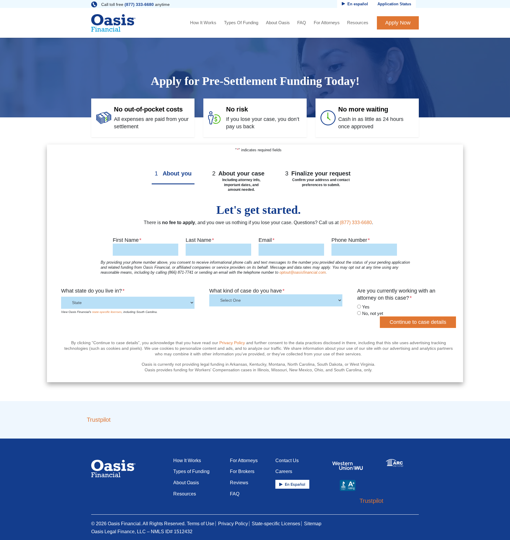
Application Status (394, 4)
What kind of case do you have (247, 291)
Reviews (239, 482)
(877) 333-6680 (139, 4)
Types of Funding (191, 471)
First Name (127, 240)
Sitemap (312, 523)
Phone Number (350, 240)
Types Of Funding (241, 22)
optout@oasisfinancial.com (302, 272)
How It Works (203, 22)
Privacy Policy (232, 342)
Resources (357, 22)
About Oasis (278, 22)
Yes (366, 306)
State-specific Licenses (276, 523)
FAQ (301, 22)
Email (266, 240)
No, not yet (372, 313)
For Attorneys (327, 22)
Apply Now (398, 23)
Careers (283, 471)
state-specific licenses (107, 312)
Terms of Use (200, 523)
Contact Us (287, 460)
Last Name (200, 240)
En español (357, 4)
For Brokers (242, 471)
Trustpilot (99, 419)
